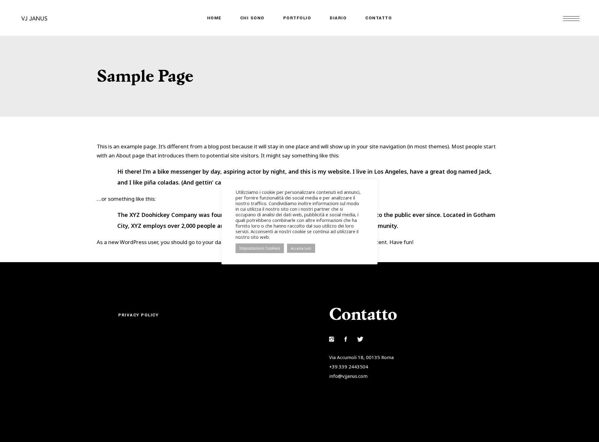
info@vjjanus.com (348, 376)
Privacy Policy (138, 315)
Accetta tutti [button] (301, 248)
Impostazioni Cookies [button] (259, 248)
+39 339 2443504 (348, 366)
